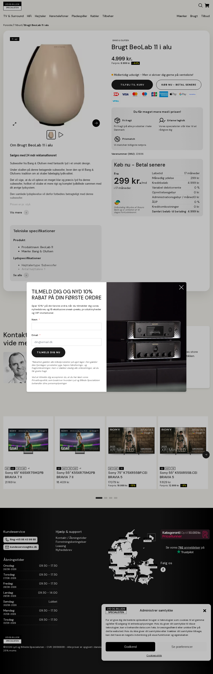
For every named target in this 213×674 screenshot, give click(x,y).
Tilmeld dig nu (48, 352)
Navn (34, 319)
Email (35, 335)
